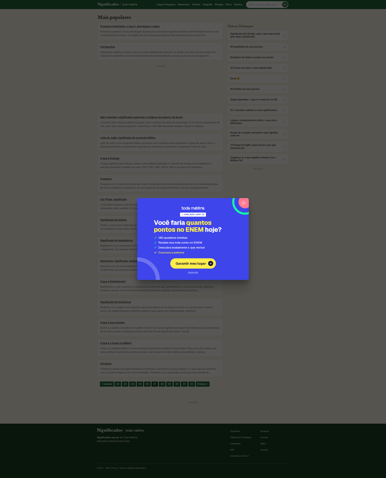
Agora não (193, 272)
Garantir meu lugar (191, 263)
